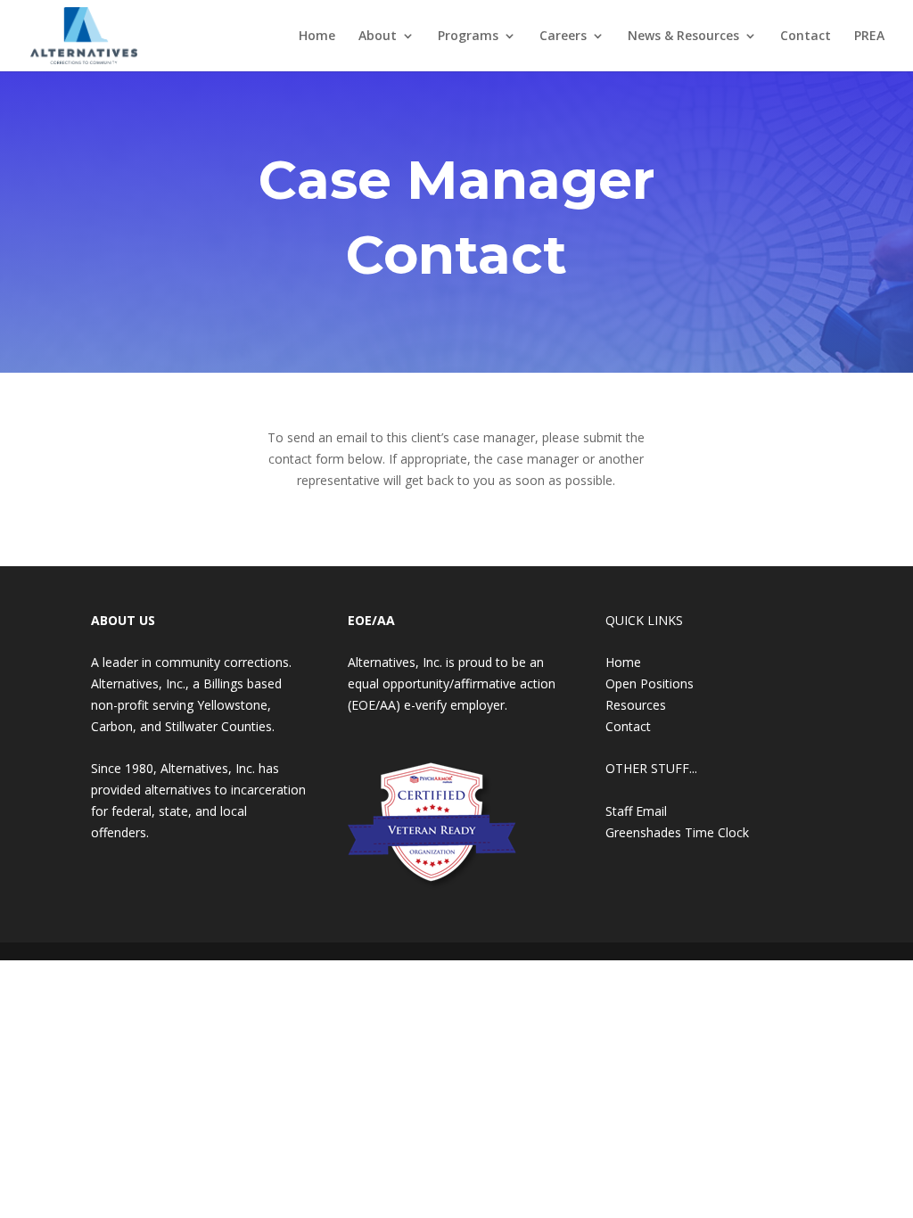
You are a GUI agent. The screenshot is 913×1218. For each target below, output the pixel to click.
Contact (805, 36)
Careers (563, 36)
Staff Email (636, 810)
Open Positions (649, 683)
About (377, 36)
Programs (468, 36)
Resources (635, 704)
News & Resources (683, 36)
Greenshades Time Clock (677, 832)
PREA (869, 36)
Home (317, 36)
